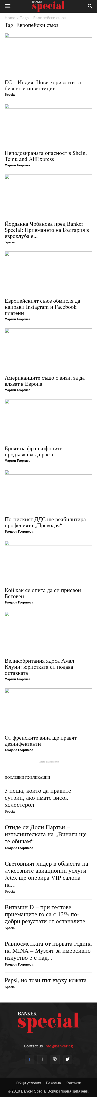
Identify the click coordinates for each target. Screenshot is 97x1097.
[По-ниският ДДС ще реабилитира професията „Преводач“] (48, 491)
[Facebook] (29, 1059)
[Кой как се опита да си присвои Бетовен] (48, 562)
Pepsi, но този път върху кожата (46, 980)
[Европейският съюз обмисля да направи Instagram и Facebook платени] (48, 272)
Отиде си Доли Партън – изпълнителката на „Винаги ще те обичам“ (46, 834)
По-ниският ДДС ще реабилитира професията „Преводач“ (45, 522)
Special (10, 94)
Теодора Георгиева (19, 531)
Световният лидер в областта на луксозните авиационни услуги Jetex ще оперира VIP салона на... (46, 873)
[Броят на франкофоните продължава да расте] (48, 420)
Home (10, 17)
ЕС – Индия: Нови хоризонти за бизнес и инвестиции (43, 85)
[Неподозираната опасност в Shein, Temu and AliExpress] (48, 125)
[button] (90, 6)
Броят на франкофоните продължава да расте (33, 451)
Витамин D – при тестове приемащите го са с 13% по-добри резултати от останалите (45, 914)
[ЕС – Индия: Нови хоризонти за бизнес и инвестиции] (48, 54)
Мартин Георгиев (17, 165)
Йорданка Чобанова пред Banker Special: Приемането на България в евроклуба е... (47, 230)
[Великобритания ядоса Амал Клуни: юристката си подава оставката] (48, 633)
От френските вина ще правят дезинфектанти (41, 740)
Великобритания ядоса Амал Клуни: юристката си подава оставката (39, 666)
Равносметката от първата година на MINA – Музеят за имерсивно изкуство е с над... (48, 950)
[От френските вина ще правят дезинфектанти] (48, 709)
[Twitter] (67, 1059)
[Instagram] (55, 1059)
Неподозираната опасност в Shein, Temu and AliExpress (46, 156)
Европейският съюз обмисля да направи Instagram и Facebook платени (42, 306)
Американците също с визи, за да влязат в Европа (45, 380)
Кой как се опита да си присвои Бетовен (43, 593)
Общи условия (28, 1083)
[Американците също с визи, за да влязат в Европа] (48, 349)
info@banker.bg (58, 1046)
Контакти (73, 1083)
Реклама (53, 1083)
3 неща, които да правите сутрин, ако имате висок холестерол (38, 797)
